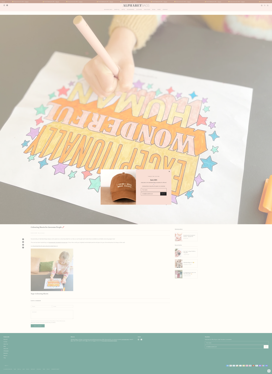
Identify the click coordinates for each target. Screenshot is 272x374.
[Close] (169, 171)
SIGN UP (163, 193)
